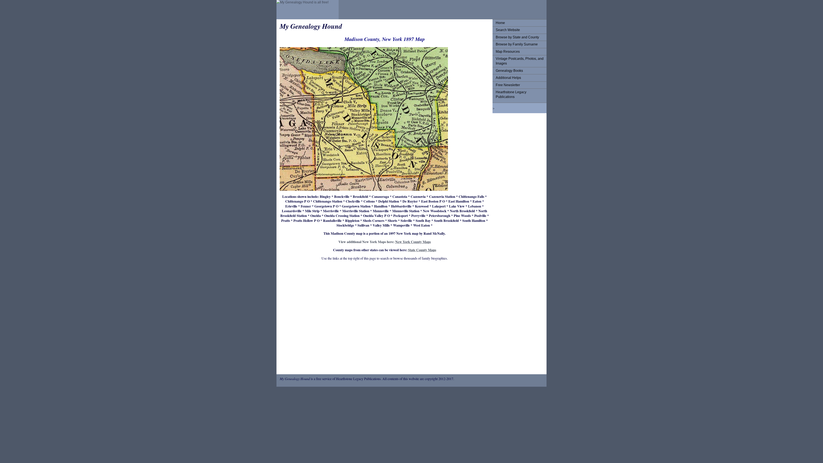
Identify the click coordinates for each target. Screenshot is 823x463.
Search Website (508, 30)
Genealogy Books (509, 70)
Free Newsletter (508, 85)
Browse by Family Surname (517, 44)
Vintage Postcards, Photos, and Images (520, 61)
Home (500, 23)
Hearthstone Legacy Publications (511, 94)
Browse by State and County (517, 37)
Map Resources (508, 51)
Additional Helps (508, 78)
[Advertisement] (384, 318)
